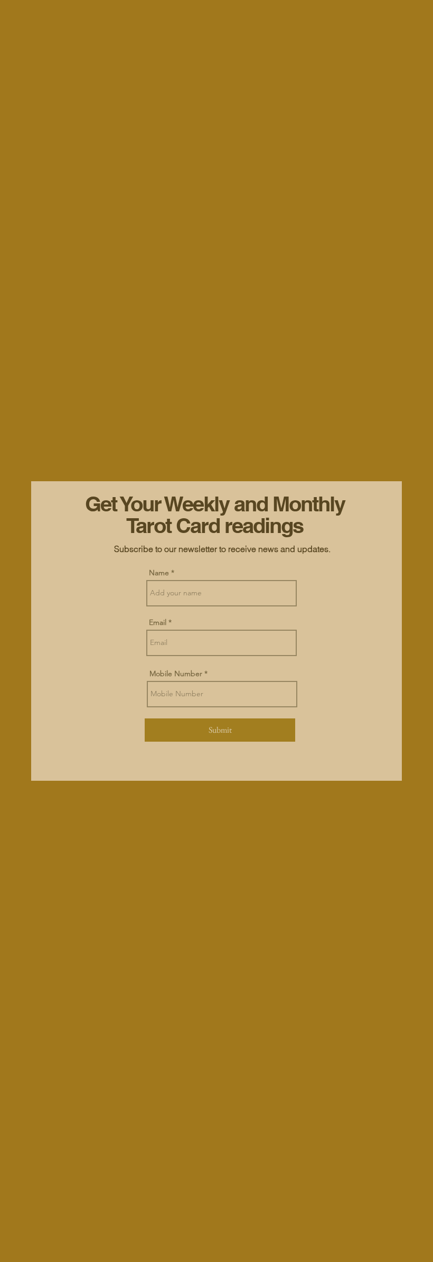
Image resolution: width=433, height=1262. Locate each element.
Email (157, 622)
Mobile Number (175, 673)
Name (159, 572)
